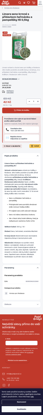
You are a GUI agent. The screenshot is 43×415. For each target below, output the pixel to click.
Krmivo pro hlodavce (16, 293)
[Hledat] (20, 3)
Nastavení (21, 402)
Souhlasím (21, 409)
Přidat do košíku (22, 110)
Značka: (6, 27)
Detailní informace (9, 79)
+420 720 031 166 (13, 379)
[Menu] (40, 3)
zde (32, 397)
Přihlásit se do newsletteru (17, 360)
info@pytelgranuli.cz (14, 374)
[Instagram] (4, 385)
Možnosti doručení (10, 91)
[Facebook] (9, 385)
